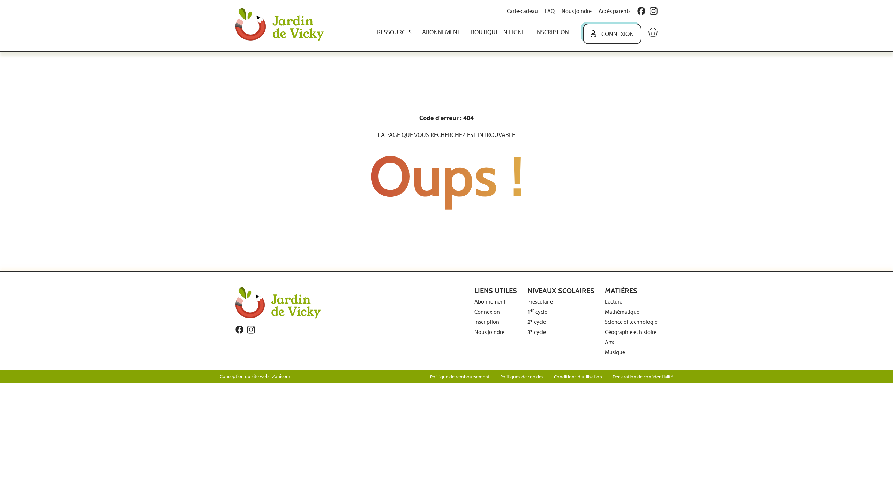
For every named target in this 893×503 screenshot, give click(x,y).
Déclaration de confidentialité (643, 377)
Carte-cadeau (522, 11)
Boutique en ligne (498, 32)
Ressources (394, 32)
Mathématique (622, 311)
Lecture (613, 301)
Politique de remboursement (460, 377)
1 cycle (537, 311)
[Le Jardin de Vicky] (278, 302)
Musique (615, 352)
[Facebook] (641, 11)
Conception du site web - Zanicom (255, 376)
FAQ (550, 11)
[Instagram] (654, 11)
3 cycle (536, 332)
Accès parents (614, 11)
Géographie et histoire (630, 332)
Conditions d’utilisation (578, 377)
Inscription (552, 32)
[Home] (284, 25)
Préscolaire (540, 301)
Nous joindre (577, 11)
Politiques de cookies (521, 377)
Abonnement (441, 32)
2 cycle (536, 322)
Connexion (617, 34)
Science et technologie (631, 322)
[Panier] (653, 32)
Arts (609, 342)
